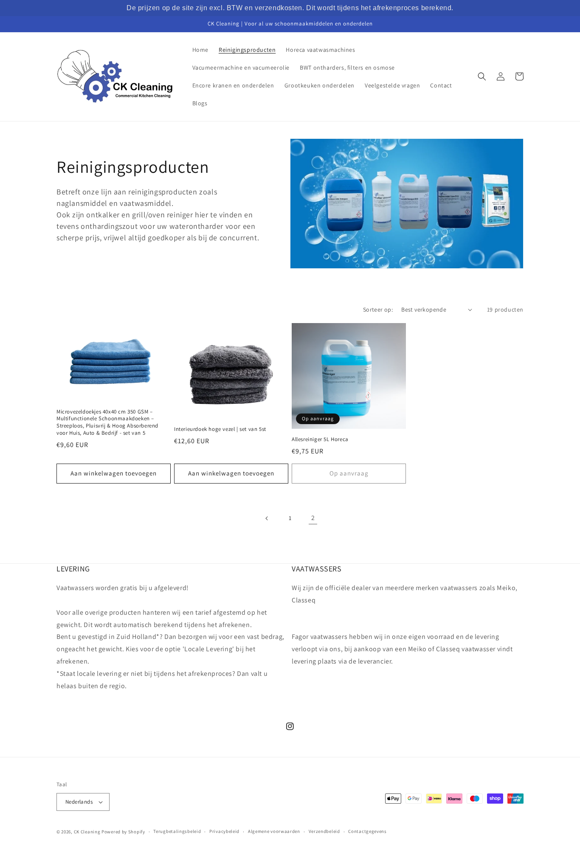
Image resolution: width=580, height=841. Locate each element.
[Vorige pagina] (267, 518)
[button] (482, 76)
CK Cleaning (87, 832)
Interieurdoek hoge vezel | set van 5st (220, 429)
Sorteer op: (378, 309)
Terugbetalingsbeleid (177, 831)
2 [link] (313, 517)
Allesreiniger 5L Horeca (320, 439)
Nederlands (79, 801)
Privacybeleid (224, 831)
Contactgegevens (367, 831)
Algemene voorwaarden (274, 831)
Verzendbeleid (324, 831)
